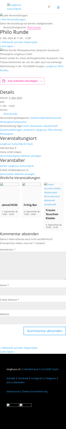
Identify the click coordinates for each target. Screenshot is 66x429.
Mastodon (19, 382)
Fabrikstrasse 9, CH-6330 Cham (40, 369)
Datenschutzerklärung (34, 391)
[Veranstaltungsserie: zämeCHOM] (15, 214)
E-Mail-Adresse (9, 299)
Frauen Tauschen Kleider (52, 214)
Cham (25, 126)
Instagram (37, 378)
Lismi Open (7, 46)
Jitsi (9, 382)
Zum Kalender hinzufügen (23, 80)
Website (4, 314)
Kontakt (11, 378)
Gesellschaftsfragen (11, 129)
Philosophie (6, 133)
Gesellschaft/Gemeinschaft (45, 117)
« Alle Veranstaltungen (13, 19)
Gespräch (29, 129)
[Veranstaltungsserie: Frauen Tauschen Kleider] (59, 227)
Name (4, 285)
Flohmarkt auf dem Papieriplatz (19, 42)
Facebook (23, 378)
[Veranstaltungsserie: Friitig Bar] (37, 214)
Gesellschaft (50, 126)
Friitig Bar (30, 205)
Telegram (50, 378)
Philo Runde (10, 113)
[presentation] (9, 185)
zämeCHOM (9, 205)
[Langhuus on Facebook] (13, 405)
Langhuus (41, 129)
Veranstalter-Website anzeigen (17, 174)
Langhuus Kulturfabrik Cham (16, 144)
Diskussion (36, 126)
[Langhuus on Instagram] (25, 405)
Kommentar (7, 249)
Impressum (13, 391)
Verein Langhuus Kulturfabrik (17, 166)
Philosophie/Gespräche (13, 121)
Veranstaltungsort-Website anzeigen (20, 155)
